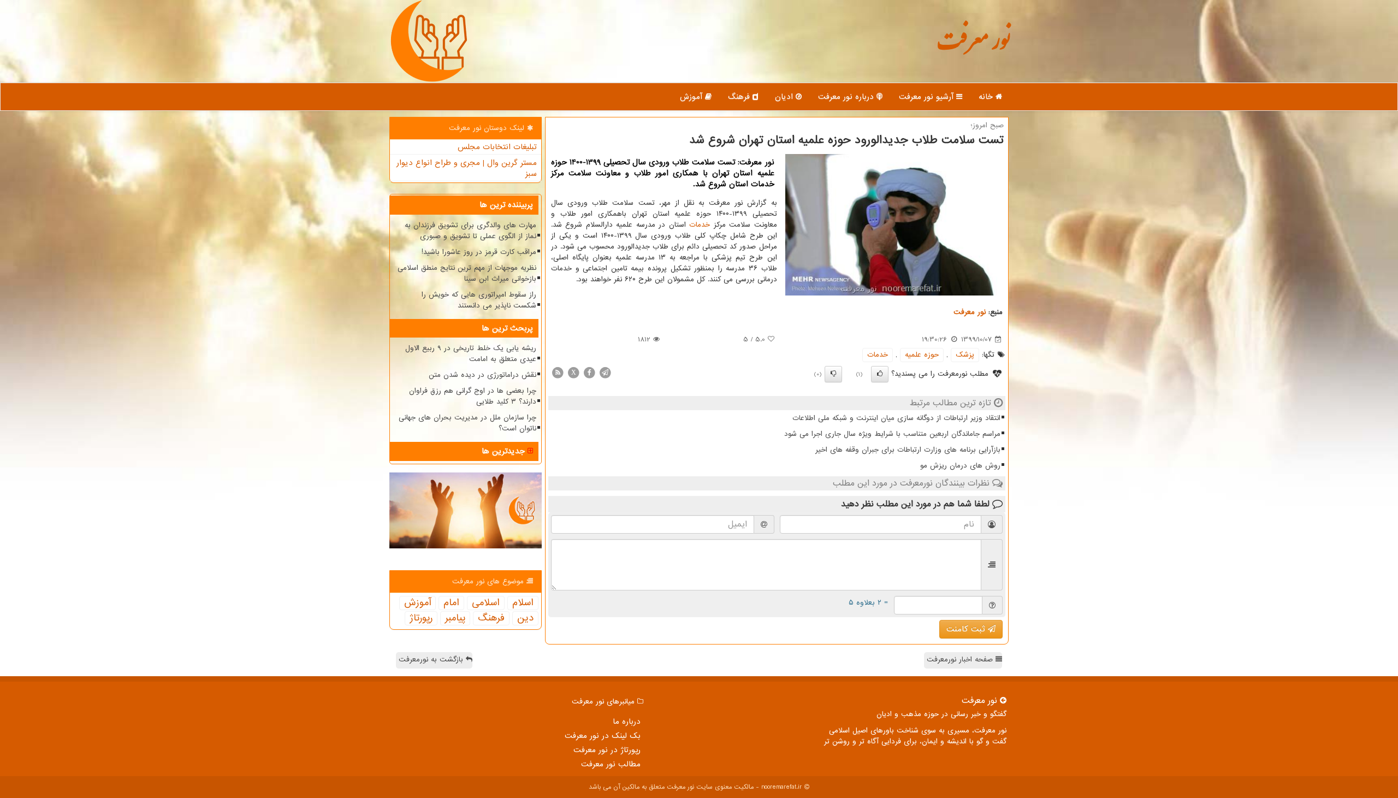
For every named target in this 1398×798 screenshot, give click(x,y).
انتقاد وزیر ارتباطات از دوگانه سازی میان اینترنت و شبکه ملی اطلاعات (896, 418)
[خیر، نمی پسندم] (833, 374)
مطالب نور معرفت (611, 764)
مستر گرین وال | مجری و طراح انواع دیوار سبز (466, 168)
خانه (987, 97)
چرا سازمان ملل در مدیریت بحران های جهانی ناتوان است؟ (467, 423)
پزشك (965, 355)
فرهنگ (740, 97)
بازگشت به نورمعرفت (432, 659)
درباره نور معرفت (847, 97)
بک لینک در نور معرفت (603, 736)
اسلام (523, 603)
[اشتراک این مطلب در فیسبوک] (589, 372)
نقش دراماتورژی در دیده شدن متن (482, 375)
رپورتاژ (421, 618)
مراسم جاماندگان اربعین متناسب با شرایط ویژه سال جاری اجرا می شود (892, 434)
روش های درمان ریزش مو (960, 465)
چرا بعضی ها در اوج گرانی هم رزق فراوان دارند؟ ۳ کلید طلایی (472, 396)
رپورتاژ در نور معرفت (607, 750)
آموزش (692, 97)
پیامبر (455, 618)
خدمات (699, 225)
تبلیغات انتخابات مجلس (497, 147)
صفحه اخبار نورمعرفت (961, 659)
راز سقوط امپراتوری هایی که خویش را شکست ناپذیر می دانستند (479, 300)
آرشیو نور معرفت (927, 97)
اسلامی (486, 603)
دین (525, 618)
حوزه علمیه (922, 355)
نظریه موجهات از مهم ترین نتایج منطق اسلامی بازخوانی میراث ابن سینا (467, 273)
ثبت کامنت (967, 629)
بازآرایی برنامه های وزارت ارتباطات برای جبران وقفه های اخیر (907, 450)
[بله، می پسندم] (879, 374)
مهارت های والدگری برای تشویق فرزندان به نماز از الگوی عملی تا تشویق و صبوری (470, 230)
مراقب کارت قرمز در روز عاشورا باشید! (479, 252)
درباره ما (627, 722)
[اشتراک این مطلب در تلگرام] (605, 372)
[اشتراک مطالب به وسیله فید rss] (557, 372)
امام (451, 603)
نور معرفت (973, 46)
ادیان (785, 97)
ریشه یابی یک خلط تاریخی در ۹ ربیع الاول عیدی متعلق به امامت (470, 353)
